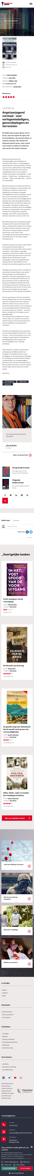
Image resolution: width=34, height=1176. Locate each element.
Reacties (8, 67)
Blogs (4, 996)
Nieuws (4, 990)
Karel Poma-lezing (7, 1048)
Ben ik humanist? (7, 1012)
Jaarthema (5, 1064)
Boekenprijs (5, 1045)
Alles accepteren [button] (9, 1168)
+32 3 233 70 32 (13, 1126)
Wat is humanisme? (8, 1015)
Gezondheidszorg (7, 1070)
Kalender (5, 993)
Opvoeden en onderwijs (9, 1067)
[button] (17, 1173)
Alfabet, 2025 (13, 81)
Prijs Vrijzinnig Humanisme (10, 1042)
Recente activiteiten (8, 1039)
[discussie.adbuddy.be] (17, 528)
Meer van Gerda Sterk (20, 455)
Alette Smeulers (12, 75)
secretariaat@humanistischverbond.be (20, 1133)
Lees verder (27, 1158)
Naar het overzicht (11, 21)
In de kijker (5, 1034)
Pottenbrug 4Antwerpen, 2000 (14, 1141)
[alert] (17, 1160)
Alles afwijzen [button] (25, 1168)
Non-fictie (12, 78)
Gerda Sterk (17, 87)
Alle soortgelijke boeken (15, 818)
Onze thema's (6, 1018)
